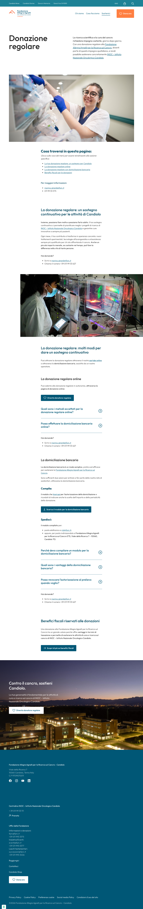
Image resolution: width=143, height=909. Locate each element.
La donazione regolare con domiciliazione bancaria (67, 169)
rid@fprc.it (66, 530)
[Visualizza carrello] (124, 3)
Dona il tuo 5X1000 (60, 3)
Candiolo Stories (28, 3)
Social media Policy (65, 897)
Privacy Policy (15, 897)
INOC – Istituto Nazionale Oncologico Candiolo (61, 228)
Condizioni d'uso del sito (87, 897)
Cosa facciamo (92, 13)
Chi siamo (79, 13)
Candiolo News (14, 3)
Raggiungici (14, 860)
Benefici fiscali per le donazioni (58, 172)
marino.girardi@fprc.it (54, 188)
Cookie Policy (30, 897)
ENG (116, 3)
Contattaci (13, 866)
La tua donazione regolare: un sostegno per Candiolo (68, 163)
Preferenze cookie (46, 897)
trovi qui (56, 494)
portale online (95, 360)
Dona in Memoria (44, 3)
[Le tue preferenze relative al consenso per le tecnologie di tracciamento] (4, 907)
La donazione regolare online (57, 166)
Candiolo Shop (15, 872)
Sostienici (106, 13)
